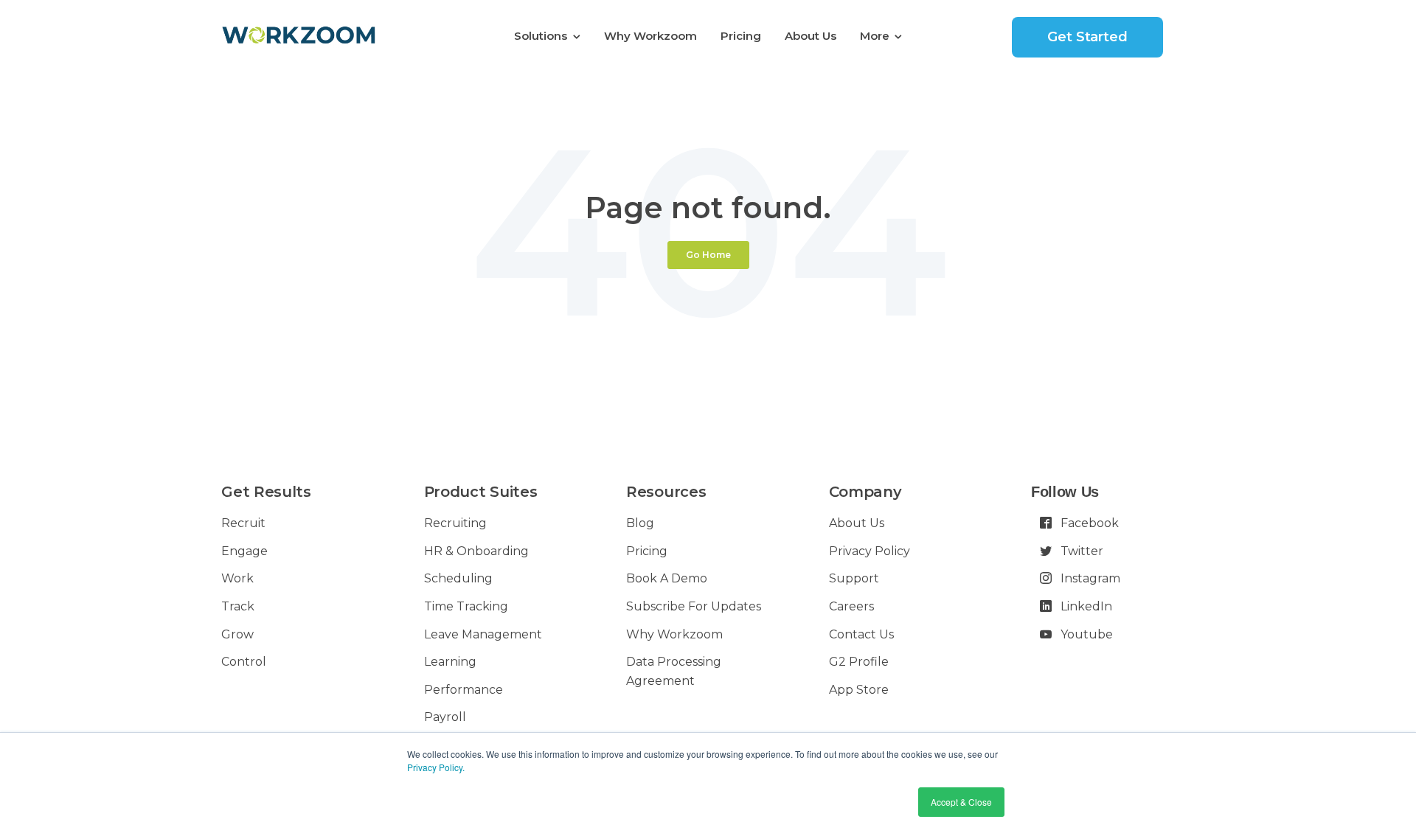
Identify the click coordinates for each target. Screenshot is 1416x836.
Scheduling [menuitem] (458, 578)
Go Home (708, 254)
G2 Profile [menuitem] (859, 662)
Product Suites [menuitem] (481, 492)
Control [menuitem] (243, 662)
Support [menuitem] (854, 578)
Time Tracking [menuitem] (466, 606)
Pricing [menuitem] (741, 36)
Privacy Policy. (436, 767)
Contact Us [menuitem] (861, 634)
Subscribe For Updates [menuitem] (693, 606)
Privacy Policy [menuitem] (869, 551)
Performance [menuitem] (463, 690)
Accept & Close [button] (961, 801)
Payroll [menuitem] (445, 717)
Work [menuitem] (237, 578)
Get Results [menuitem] (265, 492)
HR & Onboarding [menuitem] (476, 551)
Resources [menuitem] (666, 492)
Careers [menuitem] (851, 606)
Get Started (1087, 37)
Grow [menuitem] (237, 634)
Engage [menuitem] (244, 551)
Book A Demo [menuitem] (666, 578)
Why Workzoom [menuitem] (650, 36)
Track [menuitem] (237, 606)
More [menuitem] (874, 36)
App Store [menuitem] (859, 690)
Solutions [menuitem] (540, 36)
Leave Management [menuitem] (483, 634)
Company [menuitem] (865, 492)
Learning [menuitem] (450, 662)
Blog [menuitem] (640, 523)
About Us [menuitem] (810, 36)
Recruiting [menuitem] (455, 523)
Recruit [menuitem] (243, 523)
